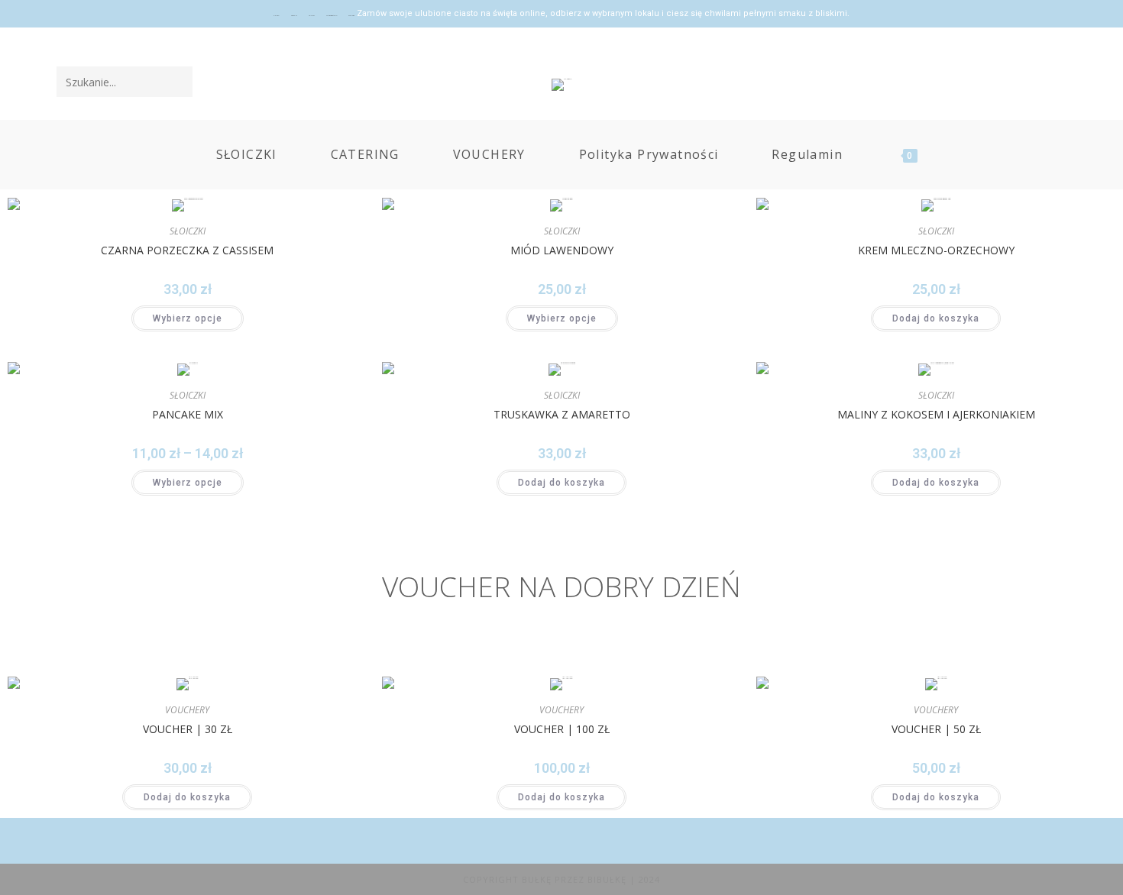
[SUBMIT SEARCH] (178, 81)
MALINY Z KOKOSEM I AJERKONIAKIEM (936, 414)
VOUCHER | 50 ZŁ (936, 729)
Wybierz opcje (187, 318)
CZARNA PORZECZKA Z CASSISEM (187, 250)
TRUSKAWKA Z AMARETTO (562, 414)
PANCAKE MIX (187, 414)
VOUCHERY (187, 709)
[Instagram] (1056, 81)
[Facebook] (1035, 81)
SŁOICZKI (188, 231)
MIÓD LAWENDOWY (561, 250)
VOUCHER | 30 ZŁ (187, 729)
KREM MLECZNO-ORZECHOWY (936, 250)
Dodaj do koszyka (935, 318)
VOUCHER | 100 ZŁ (562, 729)
